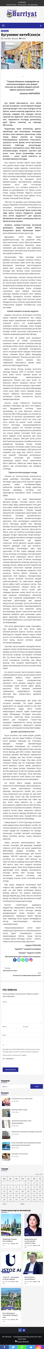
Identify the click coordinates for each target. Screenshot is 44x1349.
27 (16, 1200)
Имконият (6, 1272)
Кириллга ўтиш (11, 4)
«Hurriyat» (8, 1337)
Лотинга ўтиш (22, 4)
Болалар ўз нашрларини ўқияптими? (27, 974)
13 (16, 1191)
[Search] (40, 26)
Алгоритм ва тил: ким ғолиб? (22, 1098)
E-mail (26, 1027)
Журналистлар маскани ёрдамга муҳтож (27, 1132)
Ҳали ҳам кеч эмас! (10, 969)
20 (16, 1195)
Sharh (5, 1002)
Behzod (15, 38)
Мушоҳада (5, 31)
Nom (5, 1027)
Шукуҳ (27, 1234)
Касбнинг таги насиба (20, 1154)
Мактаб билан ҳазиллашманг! (30, 1278)
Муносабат (6, 1234)
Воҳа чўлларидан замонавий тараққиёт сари (10, 1315)
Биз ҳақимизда (33, 4)
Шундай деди (29, 1272)
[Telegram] (27, 960)
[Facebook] (15, 960)
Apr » (23, 1204)
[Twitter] (19, 960)
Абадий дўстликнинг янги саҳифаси (10, 1240)
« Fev (4, 1204)
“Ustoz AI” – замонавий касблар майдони (11, 1278)
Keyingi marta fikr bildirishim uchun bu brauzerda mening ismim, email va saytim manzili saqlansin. (21, 1050)
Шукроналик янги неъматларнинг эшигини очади (31, 1241)
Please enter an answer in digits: (15, 1055)
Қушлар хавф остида (19, 1110)
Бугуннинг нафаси (8, 1308)
